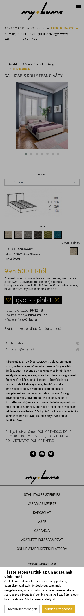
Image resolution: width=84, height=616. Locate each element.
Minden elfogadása (58, 609)
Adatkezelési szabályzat (40, 599)
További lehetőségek (22, 609)
